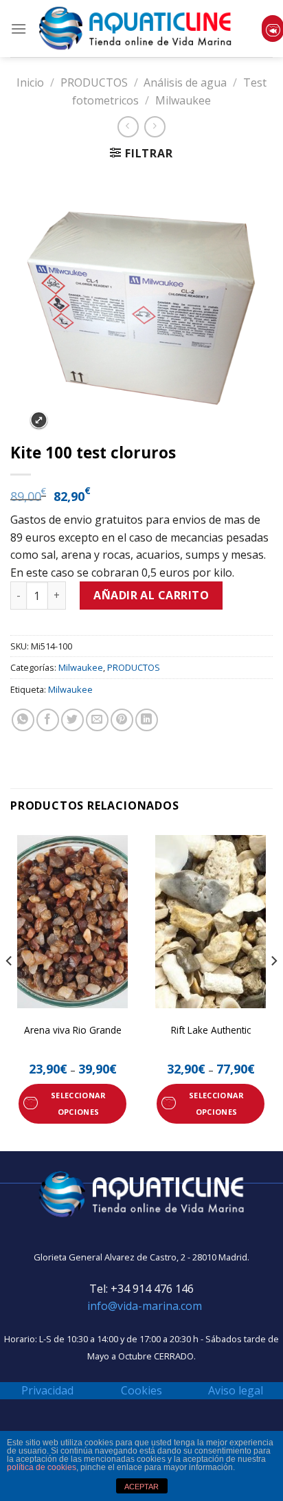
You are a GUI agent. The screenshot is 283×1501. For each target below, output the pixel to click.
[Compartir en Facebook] (47, 720)
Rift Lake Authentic (211, 1030)
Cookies (141, 1390)
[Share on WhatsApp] (23, 720)
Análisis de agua (185, 82)
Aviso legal (235, 1390)
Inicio (30, 82)
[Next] (273, 988)
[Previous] (9, 988)
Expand (38, 420)
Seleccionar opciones (78, 1103)
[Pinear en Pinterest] (122, 720)
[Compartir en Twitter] (72, 720)
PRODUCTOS (94, 82)
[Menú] (18, 28)
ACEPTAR (141, 1486)
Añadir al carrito (151, 595)
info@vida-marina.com (144, 1305)
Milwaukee (183, 100)
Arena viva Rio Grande (73, 1030)
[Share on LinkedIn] (146, 720)
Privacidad (47, 1390)
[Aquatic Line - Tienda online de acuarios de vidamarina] (135, 28)
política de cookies (41, 1467)
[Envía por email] (97, 720)
